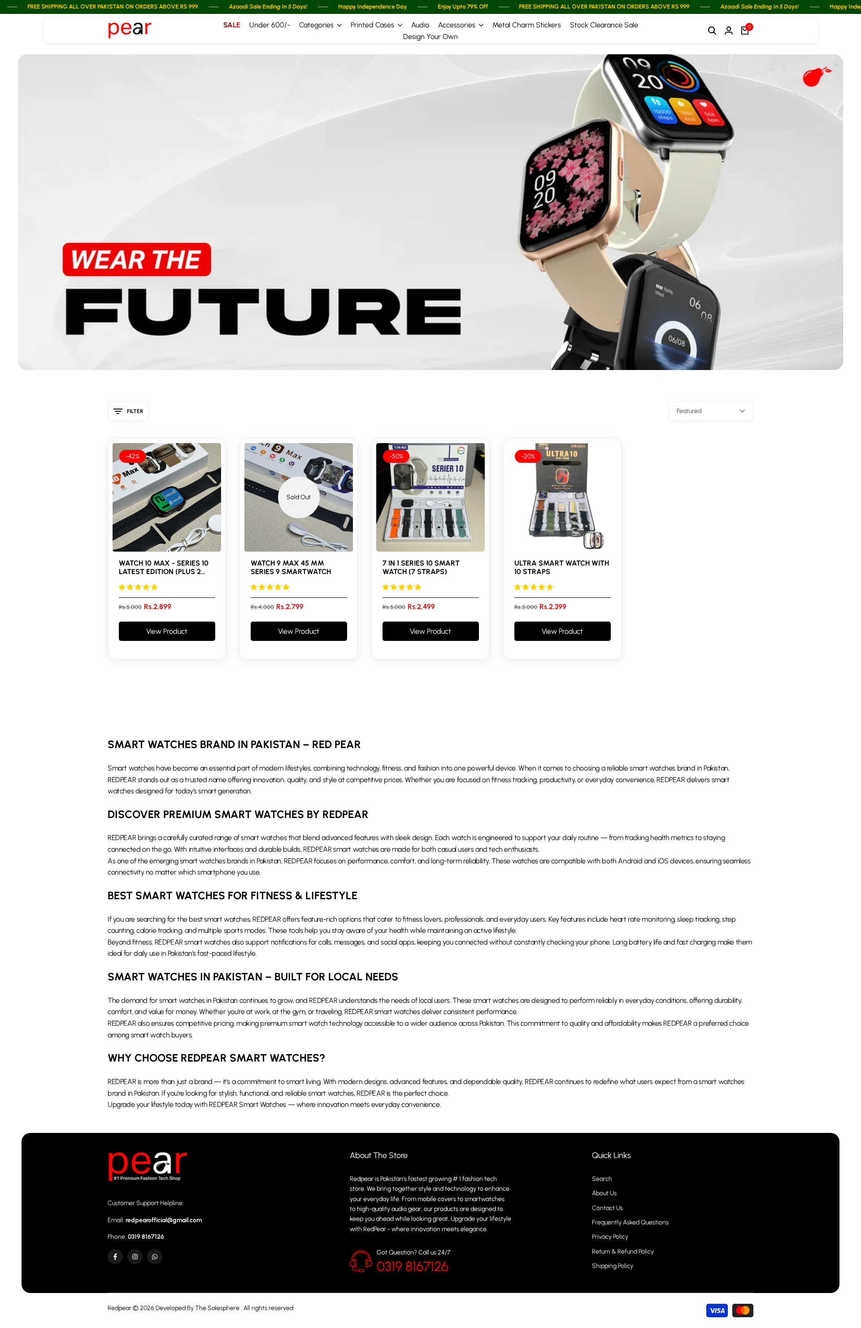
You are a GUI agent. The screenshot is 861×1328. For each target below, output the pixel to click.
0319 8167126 (412, 1266)
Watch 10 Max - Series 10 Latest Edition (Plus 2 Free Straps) (164, 568)
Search (602, 1179)
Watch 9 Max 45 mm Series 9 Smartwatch (291, 567)
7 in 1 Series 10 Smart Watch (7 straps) (421, 567)
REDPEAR (122, 837)
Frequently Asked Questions (630, 1222)
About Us (604, 1193)
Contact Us (607, 1208)
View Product (166, 631)
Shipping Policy (612, 1266)
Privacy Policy (610, 1237)
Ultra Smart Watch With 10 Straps (561, 567)
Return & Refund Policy (623, 1251)
